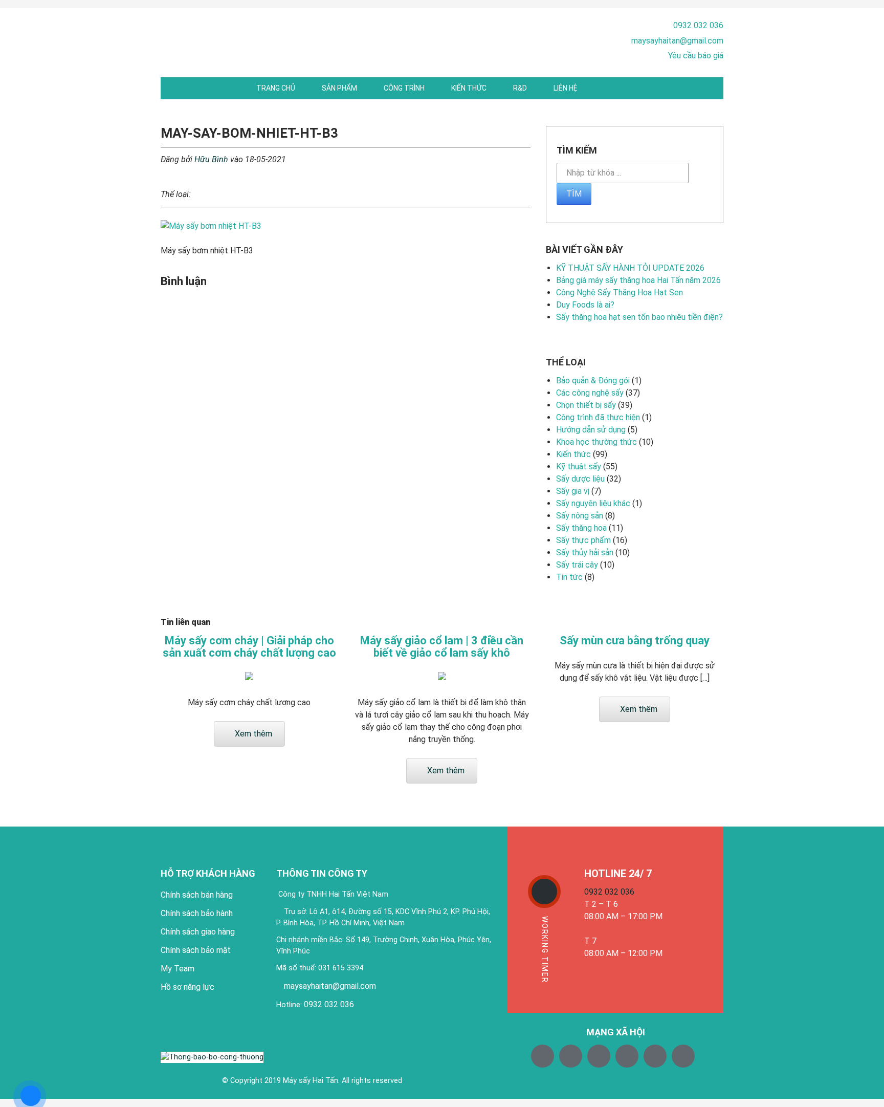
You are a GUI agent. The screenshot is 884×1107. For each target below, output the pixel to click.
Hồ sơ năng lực (187, 987)
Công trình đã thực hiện (598, 417)
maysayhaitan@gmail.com (677, 41)
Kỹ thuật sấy (578, 466)
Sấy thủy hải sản (584, 552)
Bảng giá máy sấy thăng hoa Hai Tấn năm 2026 (638, 280)
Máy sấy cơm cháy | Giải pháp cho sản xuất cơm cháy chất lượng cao (249, 647)
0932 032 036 (698, 25)
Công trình (404, 88)
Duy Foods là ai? (585, 305)
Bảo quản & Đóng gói (593, 380)
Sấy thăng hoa (581, 528)
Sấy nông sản (579, 515)
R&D (520, 88)
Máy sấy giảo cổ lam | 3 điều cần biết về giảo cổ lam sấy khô (441, 647)
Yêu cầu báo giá (695, 55)
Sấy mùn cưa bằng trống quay (635, 641)
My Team (177, 968)
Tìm (574, 194)
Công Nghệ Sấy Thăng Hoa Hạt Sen (619, 292)
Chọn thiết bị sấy (586, 405)
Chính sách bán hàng (197, 895)
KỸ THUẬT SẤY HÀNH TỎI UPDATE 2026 (630, 268)
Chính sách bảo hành (197, 913)
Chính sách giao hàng (198, 932)
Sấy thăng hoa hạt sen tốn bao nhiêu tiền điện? (639, 317)
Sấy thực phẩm (583, 540)
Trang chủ (275, 88)
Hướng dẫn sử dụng (591, 430)
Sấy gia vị (572, 491)
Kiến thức (469, 88)
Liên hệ (565, 88)
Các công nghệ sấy (590, 393)
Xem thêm (252, 734)
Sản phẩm (339, 88)
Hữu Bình (211, 159)
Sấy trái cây (577, 565)
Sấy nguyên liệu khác (593, 503)
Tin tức (569, 577)
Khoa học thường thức (596, 442)
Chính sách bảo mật (196, 950)
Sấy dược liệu (580, 479)
